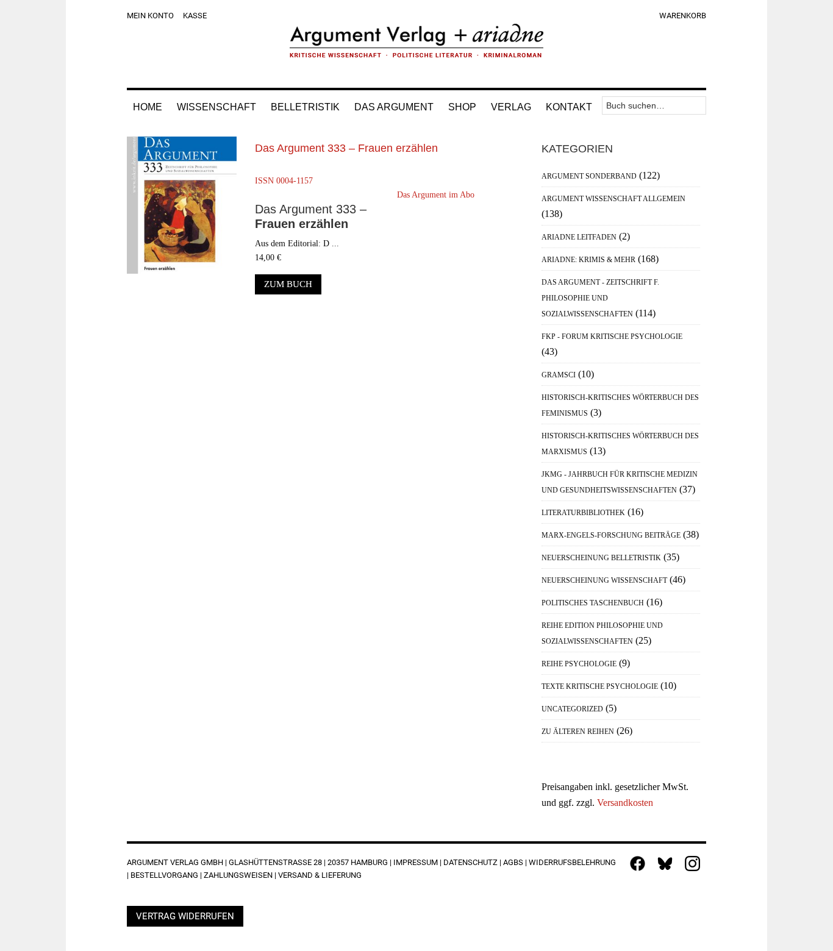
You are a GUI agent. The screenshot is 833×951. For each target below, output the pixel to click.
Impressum (415, 862)
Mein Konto (150, 15)
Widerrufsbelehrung (572, 862)
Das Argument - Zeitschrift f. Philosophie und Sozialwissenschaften (600, 298)
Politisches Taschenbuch (593, 603)
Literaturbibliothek (583, 512)
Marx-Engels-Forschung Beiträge (611, 535)
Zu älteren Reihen (578, 731)
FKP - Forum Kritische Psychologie (612, 336)
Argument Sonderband (589, 176)
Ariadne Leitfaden (579, 237)
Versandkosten (625, 802)
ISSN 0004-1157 (284, 180)
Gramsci (559, 375)
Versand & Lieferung (320, 875)
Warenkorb (682, 15)
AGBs (513, 862)
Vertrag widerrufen (185, 916)
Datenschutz (470, 862)
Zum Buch (288, 284)
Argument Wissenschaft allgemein (613, 198)
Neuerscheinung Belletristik (601, 558)
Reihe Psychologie (579, 664)
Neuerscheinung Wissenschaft (604, 580)
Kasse (195, 15)
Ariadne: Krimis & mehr (588, 259)
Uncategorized (572, 709)
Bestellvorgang (164, 875)
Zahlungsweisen (238, 875)
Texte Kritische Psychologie (600, 686)
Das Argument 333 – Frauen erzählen (346, 148)
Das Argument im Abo (435, 194)
